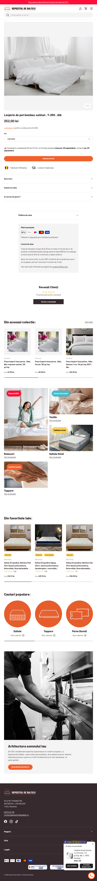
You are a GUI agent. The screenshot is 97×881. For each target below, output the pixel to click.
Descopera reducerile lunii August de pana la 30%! (48, 2)
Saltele (17, 631)
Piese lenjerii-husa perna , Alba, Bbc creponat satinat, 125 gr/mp (17, 364)
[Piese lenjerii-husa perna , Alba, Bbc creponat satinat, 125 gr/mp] (17, 341)
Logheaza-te (9, 128)
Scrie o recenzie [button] (48, 301)
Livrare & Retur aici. (60, 267)
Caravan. (31, 875)
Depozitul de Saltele (15, 875)
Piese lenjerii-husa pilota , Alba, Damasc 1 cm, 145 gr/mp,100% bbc (79, 364)
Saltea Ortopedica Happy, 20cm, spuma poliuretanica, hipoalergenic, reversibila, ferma (47, 567)
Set (5, 134)
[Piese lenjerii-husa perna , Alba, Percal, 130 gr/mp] (48, 341)
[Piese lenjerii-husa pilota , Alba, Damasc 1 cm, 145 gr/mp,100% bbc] (79, 341)
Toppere (48, 631)
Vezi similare (72, 866)
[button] (86, 8)
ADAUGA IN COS (48, 159)
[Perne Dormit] (79, 613)
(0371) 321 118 (9, 812)
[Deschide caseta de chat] (91, 875)
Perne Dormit (79, 631)
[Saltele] (17, 613)
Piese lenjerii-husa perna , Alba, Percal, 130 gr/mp (48, 362)
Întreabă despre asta (86, 866)
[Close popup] (92, 843)
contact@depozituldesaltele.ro (16, 815)
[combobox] (48, 14)
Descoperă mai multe (20, 767)
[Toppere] (48, 613)
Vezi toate (89, 322)
